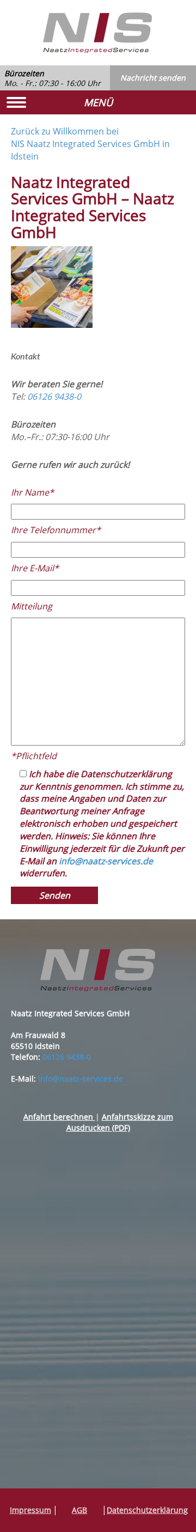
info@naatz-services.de (106, 861)
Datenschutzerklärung (147, 1510)
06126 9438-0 (54, 396)
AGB (79, 1510)
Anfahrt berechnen (59, 1117)
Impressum (30, 1510)
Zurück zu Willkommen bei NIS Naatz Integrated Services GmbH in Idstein (90, 143)
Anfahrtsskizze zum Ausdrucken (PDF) (119, 1122)
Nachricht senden (153, 77)
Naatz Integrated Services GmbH (98, 32)
